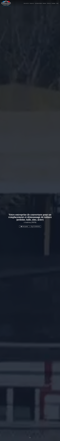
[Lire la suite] (30, 437)
